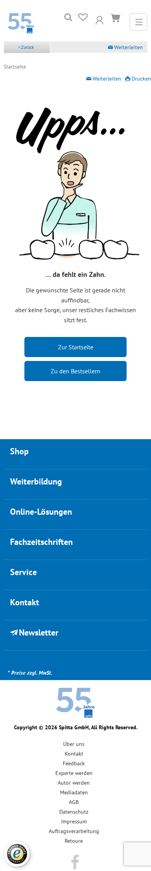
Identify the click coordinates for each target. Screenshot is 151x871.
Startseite (14, 66)
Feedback (74, 763)
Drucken (141, 78)
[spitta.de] (21, 22)
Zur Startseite (75, 347)
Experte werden (74, 773)
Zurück (27, 47)
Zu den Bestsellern (75, 371)
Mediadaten (74, 792)
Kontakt (74, 753)
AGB (74, 802)
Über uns (73, 743)
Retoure (74, 840)
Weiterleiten (128, 47)
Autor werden (74, 782)
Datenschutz (73, 811)
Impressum (74, 821)
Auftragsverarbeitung (74, 831)
